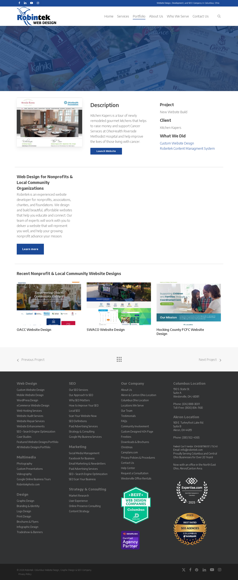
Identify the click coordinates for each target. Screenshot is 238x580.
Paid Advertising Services (83, 426)
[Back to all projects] (119, 358)
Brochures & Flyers (27, 521)
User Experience (78, 500)
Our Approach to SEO (81, 395)
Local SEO (74, 410)
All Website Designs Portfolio (33, 447)
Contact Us (127, 462)
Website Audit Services (30, 415)
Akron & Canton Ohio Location (138, 395)
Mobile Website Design (30, 395)
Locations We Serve (132, 405)
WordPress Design (27, 400)
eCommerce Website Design (33, 405)
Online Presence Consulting (85, 506)
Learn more (30, 249)
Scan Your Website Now (83, 415)
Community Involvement (135, 426)
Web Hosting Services (29, 410)
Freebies (126, 436)
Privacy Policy (24, 574)
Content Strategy (79, 511)
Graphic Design (25, 500)
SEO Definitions (78, 421)
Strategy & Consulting (81, 431)
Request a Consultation (134, 473)
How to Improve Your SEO (84, 405)
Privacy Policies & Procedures (138, 457)
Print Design (24, 516)
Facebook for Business (81, 458)
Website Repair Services (30, 421)
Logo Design (24, 511)
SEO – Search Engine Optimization (36, 431)
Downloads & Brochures (135, 442)
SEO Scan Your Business (82, 479)
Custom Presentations (30, 468)
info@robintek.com (192, 449)
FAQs (124, 421)
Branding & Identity (28, 506)
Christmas (126, 447)
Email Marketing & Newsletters (87, 463)
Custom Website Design (177, 143)
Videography (24, 474)
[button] (106, 151)
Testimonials (128, 415)
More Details (59, 300)
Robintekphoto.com (28, 484)
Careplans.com (129, 452)
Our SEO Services (78, 389)
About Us (126, 389)
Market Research (79, 495)
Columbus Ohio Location (135, 400)
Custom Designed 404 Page (137, 431)
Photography (24, 463)
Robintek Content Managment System (187, 148)
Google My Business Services (85, 436)
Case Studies (24, 436)
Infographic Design (27, 526)
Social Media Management (84, 453)
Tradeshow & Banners (30, 532)
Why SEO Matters (79, 400)
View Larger (39, 300)
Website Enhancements (30, 426)
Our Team (126, 410)
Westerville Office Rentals (136, 478)
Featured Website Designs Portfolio (37, 442)
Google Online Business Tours (34, 479)
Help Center (128, 468)
